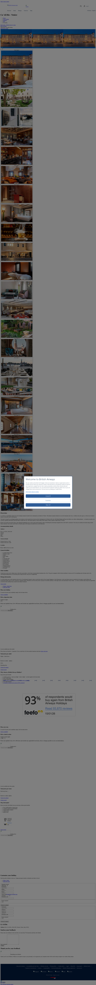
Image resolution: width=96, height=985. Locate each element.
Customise (48, 500)
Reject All (48, 505)
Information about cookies (32, 492)
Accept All (48, 496)
